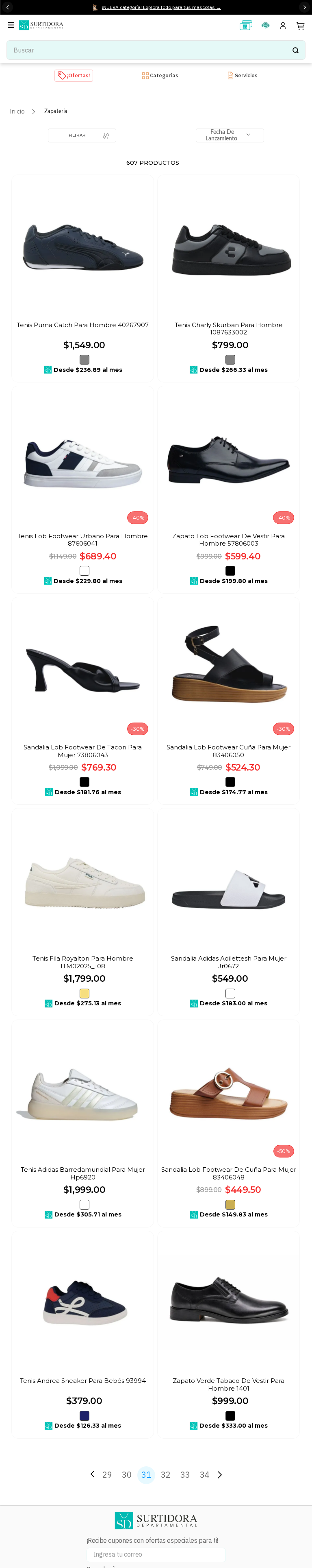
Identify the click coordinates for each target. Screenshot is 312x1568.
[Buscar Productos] (295, 50)
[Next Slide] (304, 7)
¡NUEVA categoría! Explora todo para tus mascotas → (161, 7)
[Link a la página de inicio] (17, 111)
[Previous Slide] (7, 7)
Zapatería (55, 111)
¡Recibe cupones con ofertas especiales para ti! (152, 1540)
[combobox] (156, 50)
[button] (12, 26)
